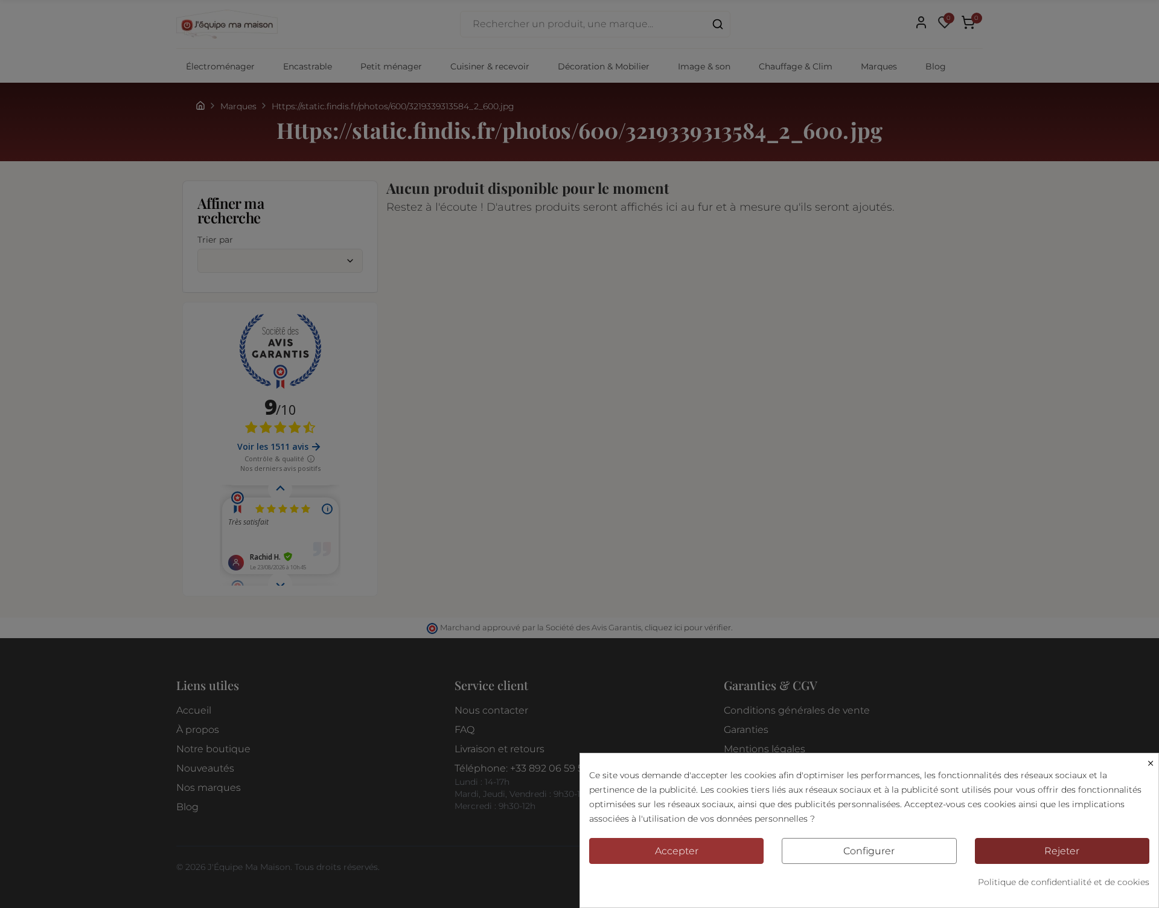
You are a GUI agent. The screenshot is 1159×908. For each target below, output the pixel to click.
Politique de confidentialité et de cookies (1063, 882)
